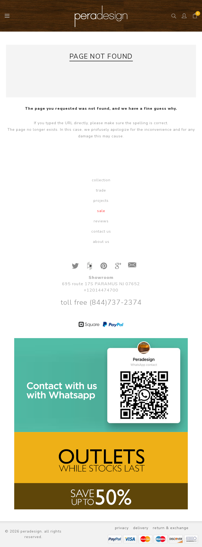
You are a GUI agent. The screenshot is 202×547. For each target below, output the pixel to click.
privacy (122, 527)
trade (101, 190)
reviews (101, 221)
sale (101, 210)
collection (101, 180)
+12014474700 (101, 290)
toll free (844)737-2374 (101, 302)
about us (101, 241)
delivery (140, 527)
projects (101, 200)
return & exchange (171, 527)
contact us (101, 231)
